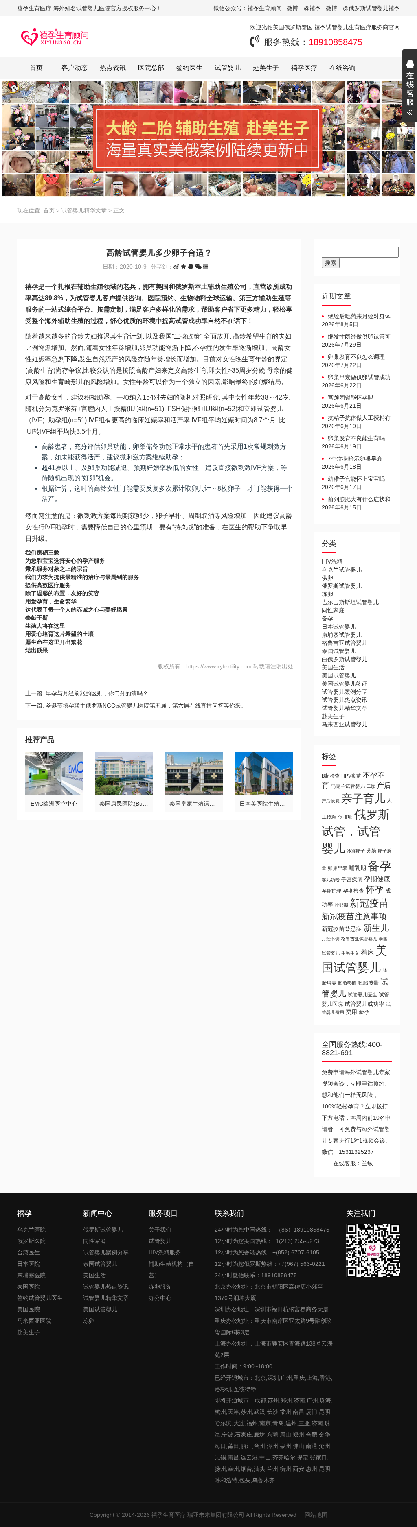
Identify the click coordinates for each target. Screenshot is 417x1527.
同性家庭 (333, 610)
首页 (36, 67)
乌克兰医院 (31, 1229)
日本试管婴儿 (339, 626)
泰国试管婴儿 (339, 651)
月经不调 (331, 938)
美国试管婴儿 (339, 675)
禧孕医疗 (304, 67)
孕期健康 (377, 879)
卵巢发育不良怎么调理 (356, 357)
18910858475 (335, 42)
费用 (351, 1012)
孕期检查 (353, 891)
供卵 (327, 578)
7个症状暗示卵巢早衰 (355, 458)
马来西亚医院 (34, 1320)
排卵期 (341, 904)
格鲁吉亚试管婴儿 (344, 643)
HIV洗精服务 (165, 1252)
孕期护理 (331, 891)
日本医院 (28, 1263)
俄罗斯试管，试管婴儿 (356, 831)
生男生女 (350, 952)
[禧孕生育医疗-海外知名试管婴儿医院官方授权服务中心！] (55, 36)
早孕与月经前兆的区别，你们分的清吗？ (97, 693)
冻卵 (327, 594)
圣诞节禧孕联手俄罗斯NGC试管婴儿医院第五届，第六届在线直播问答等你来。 (146, 705)
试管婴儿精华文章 (84, 210)
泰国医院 (28, 1286)
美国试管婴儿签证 (344, 683)
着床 (367, 952)
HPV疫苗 (351, 775)
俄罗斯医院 (31, 1241)
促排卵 (345, 816)
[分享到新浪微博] (176, 266)
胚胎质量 (368, 983)
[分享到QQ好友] (190, 266)
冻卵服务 (160, 1286)
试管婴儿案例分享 (344, 691)
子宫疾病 (351, 879)
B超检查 (331, 775)
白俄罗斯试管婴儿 (344, 659)
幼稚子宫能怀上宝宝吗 (356, 479)
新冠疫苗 (369, 903)
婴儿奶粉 (331, 879)
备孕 (327, 618)
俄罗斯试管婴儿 (342, 586)
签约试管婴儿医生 (40, 1298)
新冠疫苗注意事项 (354, 916)
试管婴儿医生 (362, 995)
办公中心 (160, 1298)
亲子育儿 (363, 799)
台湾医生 (28, 1252)
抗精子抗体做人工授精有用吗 (356, 418)
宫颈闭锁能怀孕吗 (350, 397)
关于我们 (160, 1229)
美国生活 (333, 667)
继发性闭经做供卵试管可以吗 (356, 337)
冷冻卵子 (356, 850)
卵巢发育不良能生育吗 (356, 438)
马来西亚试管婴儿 (344, 724)
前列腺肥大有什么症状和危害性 (356, 499)
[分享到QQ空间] (183, 266)
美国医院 (28, 1309)
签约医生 (189, 67)
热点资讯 (113, 67)
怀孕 (375, 890)
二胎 (371, 786)
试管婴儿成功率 (364, 1004)
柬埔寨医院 (31, 1275)
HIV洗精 (332, 561)
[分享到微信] (198, 266)
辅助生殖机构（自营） (171, 1269)
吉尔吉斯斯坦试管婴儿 (350, 602)
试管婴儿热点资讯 (344, 700)
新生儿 (376, 928)
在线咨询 (342, 67)
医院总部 (151, 67)
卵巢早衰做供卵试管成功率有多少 (356, 377)
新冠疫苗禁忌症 (342, 929)
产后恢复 (331, 800)
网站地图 (316, 1515)
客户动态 (74, 67)
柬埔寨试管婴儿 (342, 634)
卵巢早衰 (337, 868)
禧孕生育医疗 (168, 1515)
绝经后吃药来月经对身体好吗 (356, 316)
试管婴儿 (228, 67)
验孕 (364, 1012)
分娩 (371, 850)
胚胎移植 (347, 983)
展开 (409, 88)
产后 (384, 785)
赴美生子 (266, 67)
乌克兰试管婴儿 (342, 569)
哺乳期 (357, 868)
